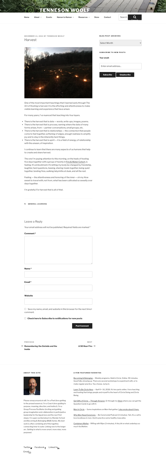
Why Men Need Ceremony (85, 415)
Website (28, 295)
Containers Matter (81, 423)
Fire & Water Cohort (75, 162)
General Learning (37, 204)
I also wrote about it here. (128, 409)
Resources (83, 17)
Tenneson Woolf (64, 10)
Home (26, 17)
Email (27, 282)
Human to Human (64, 17)
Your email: (104, 58)
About (36, 17)
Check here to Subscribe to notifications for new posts (54, 318)
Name (28, 268)
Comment (30, 233)
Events (49, 17)
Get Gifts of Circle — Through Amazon (89, 401)
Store (96, 17)
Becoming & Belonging (83, 378)
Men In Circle (79, 409)
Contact (107, 17)
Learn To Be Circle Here (83, 389)
